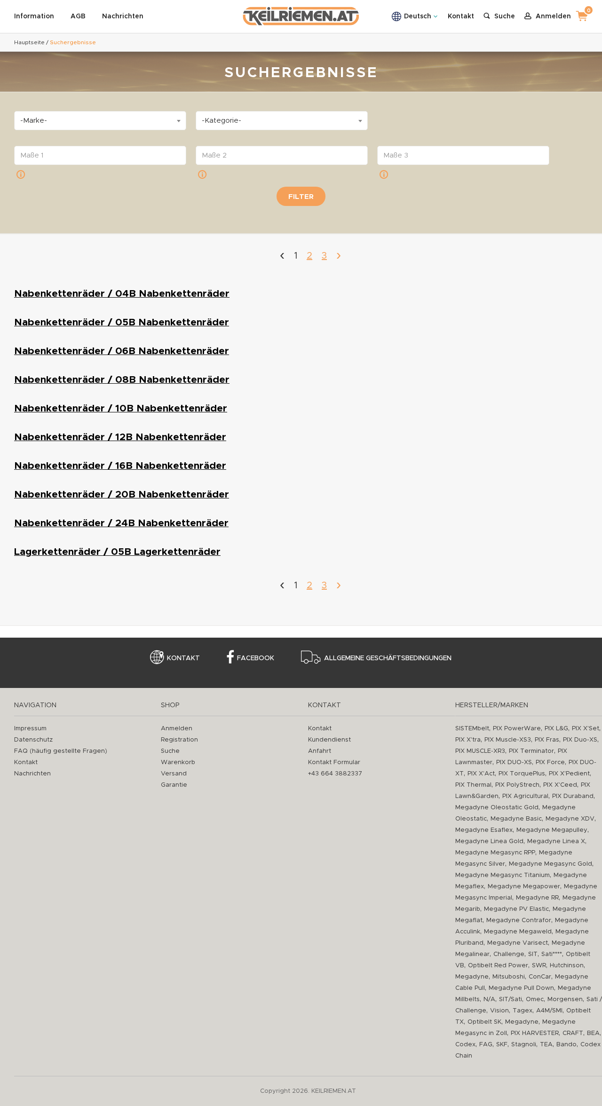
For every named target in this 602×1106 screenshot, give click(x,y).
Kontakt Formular (334, 762)
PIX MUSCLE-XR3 (480, 751)
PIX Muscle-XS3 (507, 740)
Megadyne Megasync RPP (495, 853)
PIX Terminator (531, 751)
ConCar (540, 977)
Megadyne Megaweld (518, 932)
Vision (499, 1011)
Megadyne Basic (516, 819)
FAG (485, 1045)
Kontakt (461, 16)
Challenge (508, 954)
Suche (170, 751)
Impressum (30, 729)
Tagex (522, 1011)
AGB (78, 16)
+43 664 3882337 (335, 774)
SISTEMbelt (472, 729)
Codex (465, 1045)
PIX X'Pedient (569, 774)
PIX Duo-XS (580, 740)
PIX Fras (547, 740)
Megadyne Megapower (524, 887)
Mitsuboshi (508, 977)
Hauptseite (29, 42)
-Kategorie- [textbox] (221, 120)
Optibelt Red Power (498, 966)
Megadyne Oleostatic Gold (497, 808)
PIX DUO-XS (514, 762)
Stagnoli (523, 1045)
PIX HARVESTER (535, 1033)
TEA (546, 1045)
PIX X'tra (468, 740)
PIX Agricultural (525, 796)
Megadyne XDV (570, 819)
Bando (566, 1045)
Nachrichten (122, 16)
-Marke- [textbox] (33, 120)
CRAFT (572, 1033)
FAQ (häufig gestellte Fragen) (60, 751)
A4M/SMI (549, 1011)
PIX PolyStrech (517, 785)
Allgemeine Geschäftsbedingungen (388, 658)
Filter (301, 196)
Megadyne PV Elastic (516, 909)
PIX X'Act (481, 774)
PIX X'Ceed (560, 785)
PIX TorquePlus (522, 774)
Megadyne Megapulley (551, 830)
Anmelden (176, 729)
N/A (489, 999)
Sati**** (551, 954)
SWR (539, 966)
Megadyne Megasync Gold (550, 864)
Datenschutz (33, 740)
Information (34, 16)
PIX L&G (556, 729)
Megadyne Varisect (517, 943)
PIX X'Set (585, 729)
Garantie (174, 785)
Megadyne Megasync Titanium (502, 875)
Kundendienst (329, 740)
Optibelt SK (484, 1022)
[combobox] (100, 120)
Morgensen (565, 999)
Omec (535, 999)
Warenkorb (178, 762)
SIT (533, 954)
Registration (179, 740)
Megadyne (472, 977)
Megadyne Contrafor (518, 920)
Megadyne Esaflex (484, 830)
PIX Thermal (473, 785)
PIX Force (550, 762)
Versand (174, 774)
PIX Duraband (573, 796)
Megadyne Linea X (556, 841)
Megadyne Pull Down (521, 988)
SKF (501, 1045)
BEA (593, 1033)
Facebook (255, 658)
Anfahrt (319, 751)
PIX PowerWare (517, 729)
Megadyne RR (537, 898)
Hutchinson (567, 966)
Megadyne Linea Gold (489, 841)
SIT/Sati (510, 999)
